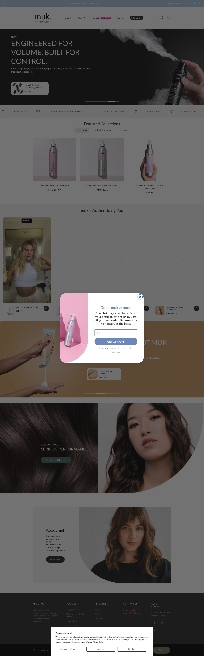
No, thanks (116, 353)
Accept (100, 649)
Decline (131, 649)
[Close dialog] (140, 296)
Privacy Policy (98, 642)
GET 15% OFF (116, 341)
